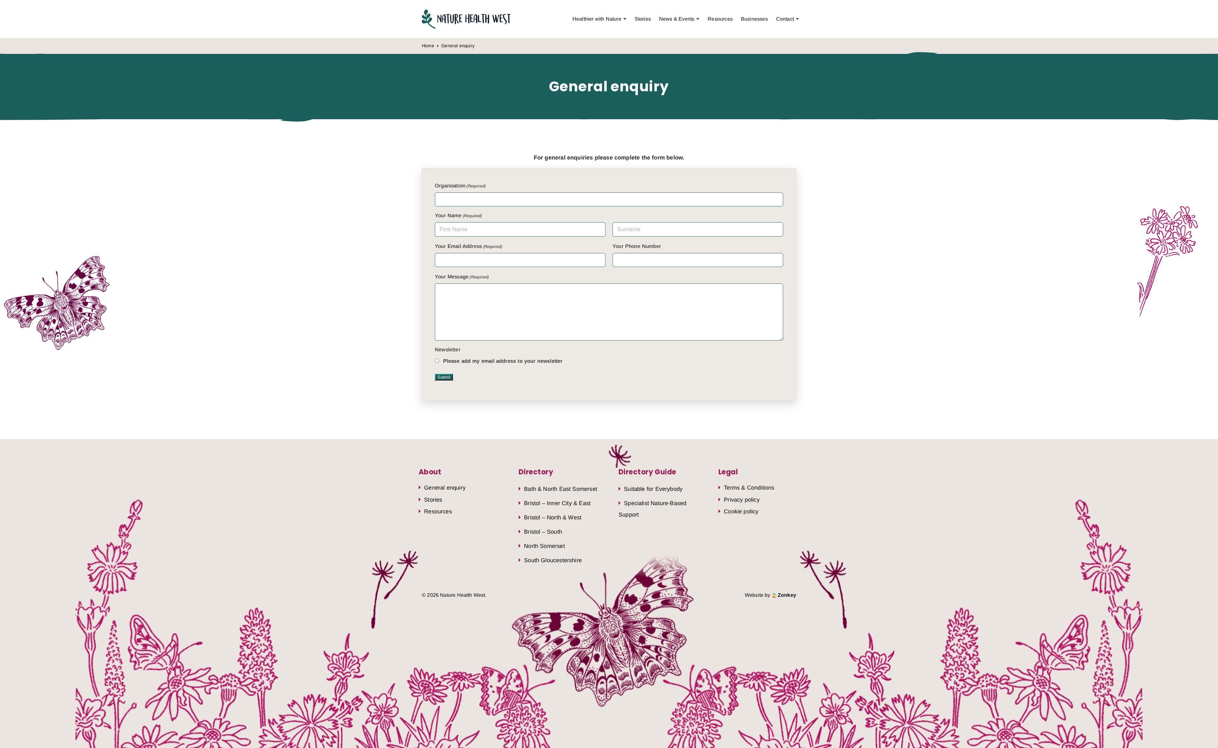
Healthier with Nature (597, 19)
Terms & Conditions (749, 488)
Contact (785, 19)
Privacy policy (742, 500)
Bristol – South (543, 532)
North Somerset (544, 546)
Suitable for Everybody (653, 489)
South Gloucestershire (553, 560)
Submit (443, 377)
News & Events (676, 19)
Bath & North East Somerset (560, 489)
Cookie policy (741, 511)
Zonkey (786, 595)
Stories (643, 19)
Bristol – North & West (552, 517)
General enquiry (445, 488)
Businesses (754, 19)
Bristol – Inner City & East (557, 503)
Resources (720, 19)
